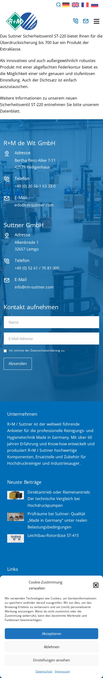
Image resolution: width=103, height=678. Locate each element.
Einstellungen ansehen (51, 660)
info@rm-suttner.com (34, 205)
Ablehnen (51, 646)
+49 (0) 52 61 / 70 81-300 (37, 268)
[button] (95, 585)
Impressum (62, 671)
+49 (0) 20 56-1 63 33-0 (35, 186)
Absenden (18, 363)
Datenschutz (44, 671)
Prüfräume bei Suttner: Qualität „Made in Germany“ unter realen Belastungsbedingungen (57, 520)
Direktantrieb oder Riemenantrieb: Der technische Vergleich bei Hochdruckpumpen (59, 499)
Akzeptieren (51, 633)
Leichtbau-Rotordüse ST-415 (53, 535)
